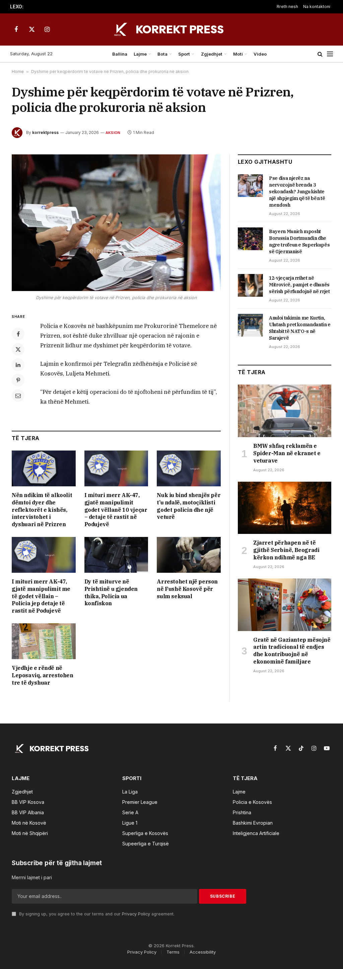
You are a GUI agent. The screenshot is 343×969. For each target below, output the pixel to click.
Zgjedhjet (211, 54)
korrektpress (45, 132)
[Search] (320, 54)
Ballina (119, 54)
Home (18, 71)
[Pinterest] (18, 380)
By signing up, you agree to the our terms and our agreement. (96, 913)
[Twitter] (18, 349)
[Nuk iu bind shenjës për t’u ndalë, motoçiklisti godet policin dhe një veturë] (189, 468)
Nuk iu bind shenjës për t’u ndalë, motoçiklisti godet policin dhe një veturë (188, 506)
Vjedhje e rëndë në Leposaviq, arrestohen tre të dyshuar (42, 675)
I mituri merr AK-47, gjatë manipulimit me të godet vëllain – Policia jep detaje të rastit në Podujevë (41, 596)
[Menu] (330, 54)
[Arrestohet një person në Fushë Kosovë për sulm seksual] (189, 555)
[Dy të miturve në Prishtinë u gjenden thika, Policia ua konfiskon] (116, 555)
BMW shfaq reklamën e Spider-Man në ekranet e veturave (287, 453)
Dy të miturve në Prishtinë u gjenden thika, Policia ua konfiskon (111, 592)
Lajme (140, 54)
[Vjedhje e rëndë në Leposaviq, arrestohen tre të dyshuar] (44, 641)
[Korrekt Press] (171, 29)
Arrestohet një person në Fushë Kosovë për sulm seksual (187, 589)
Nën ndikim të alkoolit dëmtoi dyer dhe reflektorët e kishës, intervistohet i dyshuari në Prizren (42, 510)
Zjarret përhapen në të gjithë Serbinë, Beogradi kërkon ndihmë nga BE (286, 550)
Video (260, 54)
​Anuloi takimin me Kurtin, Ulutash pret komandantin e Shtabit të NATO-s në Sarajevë (300, 328)
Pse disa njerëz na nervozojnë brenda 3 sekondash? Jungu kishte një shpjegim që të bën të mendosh (297, 191)
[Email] (18, 395)
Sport (184, 54)
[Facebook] (18, 334)
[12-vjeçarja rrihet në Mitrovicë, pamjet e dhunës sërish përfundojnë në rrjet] (250, 285)
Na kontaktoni (316, 6)
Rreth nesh (287, 6)
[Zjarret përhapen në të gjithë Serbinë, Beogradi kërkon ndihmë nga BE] (284, 508)
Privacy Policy (136, 913)
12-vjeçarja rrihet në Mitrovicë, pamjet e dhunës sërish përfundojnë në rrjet (299, 284)
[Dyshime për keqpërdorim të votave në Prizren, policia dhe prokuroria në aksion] (116, 222)
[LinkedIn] (18, 364)
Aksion (113, 132)
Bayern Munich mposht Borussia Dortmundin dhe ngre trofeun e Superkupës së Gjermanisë (100, 6)
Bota (162, 54)
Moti (238, 54)
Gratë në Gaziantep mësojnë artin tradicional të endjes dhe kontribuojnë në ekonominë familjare (292, 650)
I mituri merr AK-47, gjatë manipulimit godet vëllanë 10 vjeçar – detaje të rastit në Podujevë (115, 510)
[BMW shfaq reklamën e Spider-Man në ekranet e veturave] (284, 411)
